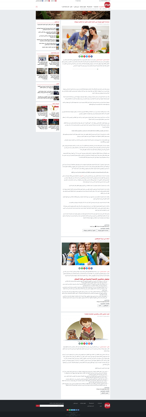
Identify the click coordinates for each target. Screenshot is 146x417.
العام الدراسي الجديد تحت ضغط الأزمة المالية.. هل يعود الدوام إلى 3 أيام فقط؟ (42, 114)
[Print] (80, 56)
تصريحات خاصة (56, 103)
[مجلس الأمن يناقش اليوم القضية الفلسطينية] (57, 25)
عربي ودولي (76, 6)
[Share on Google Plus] (89, 56)
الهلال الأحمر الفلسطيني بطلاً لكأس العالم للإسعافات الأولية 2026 (47, 33)
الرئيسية (109, 8)
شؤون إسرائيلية (83, 6)
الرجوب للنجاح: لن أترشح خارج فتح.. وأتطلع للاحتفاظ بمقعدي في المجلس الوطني (54, 127)
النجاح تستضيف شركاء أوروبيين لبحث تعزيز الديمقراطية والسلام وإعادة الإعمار (54, 77)
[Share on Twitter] (87, 56)
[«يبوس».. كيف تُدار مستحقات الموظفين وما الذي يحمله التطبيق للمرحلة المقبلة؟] (53, 109)
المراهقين (105, 306)
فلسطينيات (96, 6)
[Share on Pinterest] (84, 56)
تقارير (71, 6)
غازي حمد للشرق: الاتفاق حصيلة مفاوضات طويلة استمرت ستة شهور (42, 127)
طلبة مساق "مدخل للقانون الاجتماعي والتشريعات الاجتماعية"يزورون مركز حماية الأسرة (42, 77)
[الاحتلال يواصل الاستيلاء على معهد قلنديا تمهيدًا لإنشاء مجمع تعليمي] (57, 44)
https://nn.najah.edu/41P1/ (103, 226)
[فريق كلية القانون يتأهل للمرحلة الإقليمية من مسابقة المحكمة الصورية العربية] (42, 58)
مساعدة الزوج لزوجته (103, 230)
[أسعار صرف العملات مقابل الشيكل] (57, 48)
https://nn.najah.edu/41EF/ (103, 301)
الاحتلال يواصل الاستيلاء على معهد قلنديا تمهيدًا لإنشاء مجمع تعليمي (47, 44)
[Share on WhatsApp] (82, 56)
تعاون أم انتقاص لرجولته (90, 230)
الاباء (100, 306)
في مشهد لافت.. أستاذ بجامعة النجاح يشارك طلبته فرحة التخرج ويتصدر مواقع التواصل (45, 92)
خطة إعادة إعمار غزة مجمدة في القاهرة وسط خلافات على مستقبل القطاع (45, 87)
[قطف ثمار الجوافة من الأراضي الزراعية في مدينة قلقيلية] (57, 36)
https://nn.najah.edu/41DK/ (102, 389)
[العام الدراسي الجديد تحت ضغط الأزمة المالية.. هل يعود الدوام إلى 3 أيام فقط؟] (42, 109)
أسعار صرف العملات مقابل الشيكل (49, 47)
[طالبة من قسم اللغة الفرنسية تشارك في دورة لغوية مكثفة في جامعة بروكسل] (53, 58)
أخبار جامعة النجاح (65, 6)
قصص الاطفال (104, 393)
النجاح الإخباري (107, 5)
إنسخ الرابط (92, 226)
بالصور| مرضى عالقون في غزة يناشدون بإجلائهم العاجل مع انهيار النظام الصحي (45, 97)
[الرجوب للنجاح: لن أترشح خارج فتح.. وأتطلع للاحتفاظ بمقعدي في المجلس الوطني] (53, 122)
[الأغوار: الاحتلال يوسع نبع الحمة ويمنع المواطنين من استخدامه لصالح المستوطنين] (57, 29)
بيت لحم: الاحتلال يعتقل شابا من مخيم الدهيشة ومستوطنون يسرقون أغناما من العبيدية (46, 40)
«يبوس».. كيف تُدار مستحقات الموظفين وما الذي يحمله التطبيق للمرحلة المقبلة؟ (54, 114)
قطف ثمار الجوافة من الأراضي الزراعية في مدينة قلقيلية (47, 36)
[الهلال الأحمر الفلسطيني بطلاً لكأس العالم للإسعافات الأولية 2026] (57, 33)
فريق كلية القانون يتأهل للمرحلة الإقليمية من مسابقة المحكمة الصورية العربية (42, 63)
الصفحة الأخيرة (105, 8)
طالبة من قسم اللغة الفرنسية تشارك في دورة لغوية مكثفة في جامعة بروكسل (54, 63)
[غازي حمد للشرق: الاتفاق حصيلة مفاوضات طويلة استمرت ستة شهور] (42, 122)
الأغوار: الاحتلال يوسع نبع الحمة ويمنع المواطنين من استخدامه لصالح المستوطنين (46, 29)
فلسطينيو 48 (89, 6)
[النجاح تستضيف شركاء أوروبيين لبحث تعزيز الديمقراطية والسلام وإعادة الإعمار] (53, 71)
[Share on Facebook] (92, 56)
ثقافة (100, 8)
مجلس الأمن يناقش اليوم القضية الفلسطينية (47, 24)
